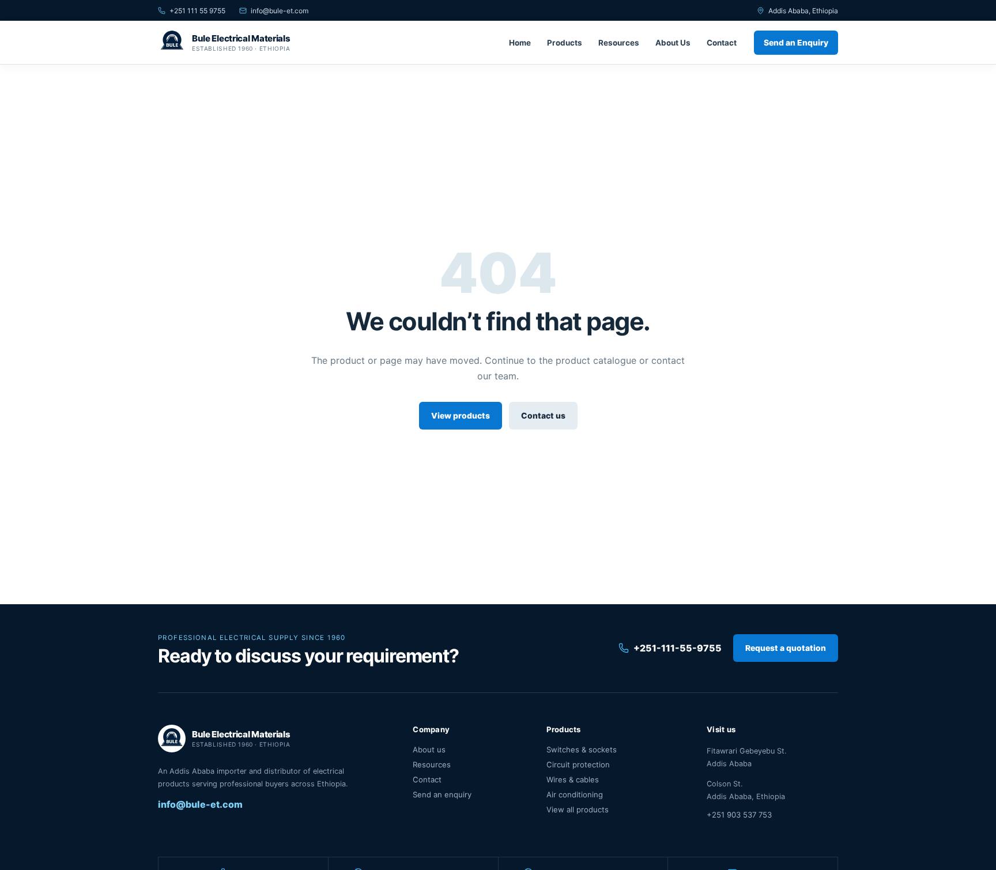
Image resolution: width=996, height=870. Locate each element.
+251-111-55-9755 (677, 648)
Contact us (543, 415)
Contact (722, 42)
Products (564, 42)
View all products (577, 809)
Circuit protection (578, 764)
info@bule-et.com (279, 10)
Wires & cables (572, 779)
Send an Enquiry (796, 42)
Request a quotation (785, 648)
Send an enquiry (442, 794)
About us (429, 749)
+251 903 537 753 (739, 814)
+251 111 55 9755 (197, 10)
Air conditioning (574, 794)
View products (460, 415)
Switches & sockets (581, 749)
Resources (618, 42)
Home (520, 42)
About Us (673, 42)
